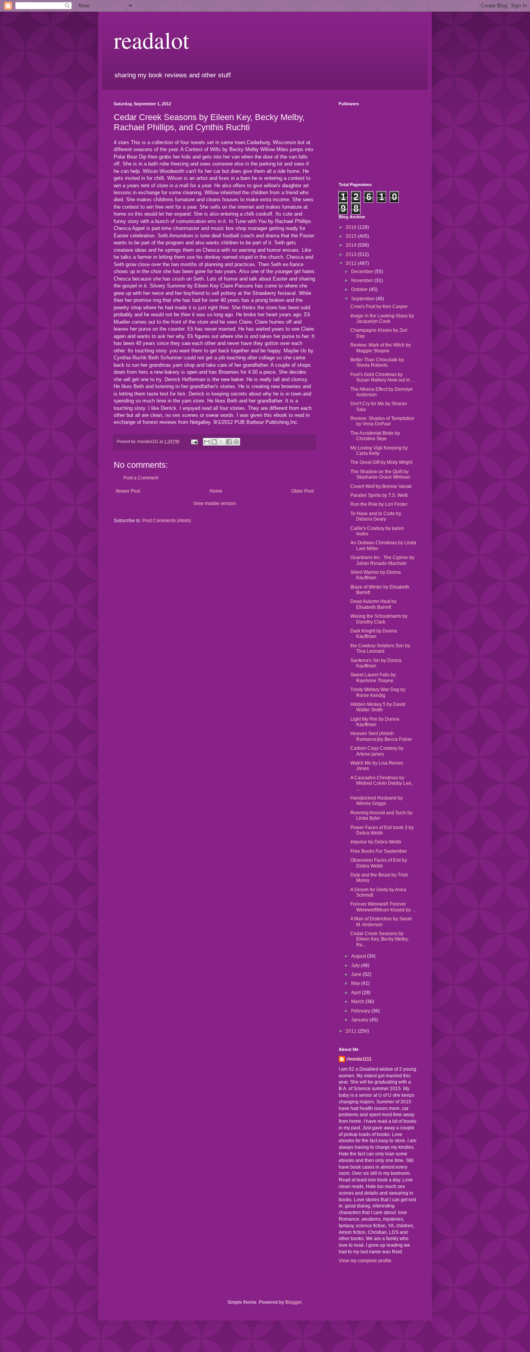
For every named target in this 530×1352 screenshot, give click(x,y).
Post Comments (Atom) (166, 520)
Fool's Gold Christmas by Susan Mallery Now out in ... (382, 377)
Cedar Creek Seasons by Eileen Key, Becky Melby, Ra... (379, 939)
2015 (352, 236)
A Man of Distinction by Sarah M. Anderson (381, 921)
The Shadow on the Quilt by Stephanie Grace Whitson (380, 474)
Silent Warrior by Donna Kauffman (375, 575)
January (360, 1020)
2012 (352, 263)
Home (216, 491)
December (362, 271)
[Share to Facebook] (229, 442)
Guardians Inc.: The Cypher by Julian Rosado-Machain (382, 560)
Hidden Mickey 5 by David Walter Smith (377, 707)
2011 (352, 1031)
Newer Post (128, 491)
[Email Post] (194, 441)
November (362, 280)
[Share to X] (221, 442)
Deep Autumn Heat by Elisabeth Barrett (373, 604)
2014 (352, 245)
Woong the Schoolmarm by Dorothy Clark (378, 618)
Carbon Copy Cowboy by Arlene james (377, 751)
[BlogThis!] (214, 442)
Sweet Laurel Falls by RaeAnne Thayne (373, 677)
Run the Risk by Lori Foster (378, 504)
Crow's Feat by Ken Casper (379, 306)
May (356, 983)
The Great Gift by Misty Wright (381, 462)
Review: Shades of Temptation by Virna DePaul (382, 421)
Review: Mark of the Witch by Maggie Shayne (380, 347)
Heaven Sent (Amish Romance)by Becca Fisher (381, 736)
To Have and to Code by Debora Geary (375, 516)
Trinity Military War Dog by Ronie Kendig (377, 692)
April (356, 992)
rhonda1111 (359, 1059)
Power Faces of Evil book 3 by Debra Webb (382, 830)
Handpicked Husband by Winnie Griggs (376, 800)
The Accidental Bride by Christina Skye (375, 435)
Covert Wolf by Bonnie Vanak (381, 486)
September (363, 298)
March (358, 1001)
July (356, 965)
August (359, 956)
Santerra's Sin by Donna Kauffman (376, 663)
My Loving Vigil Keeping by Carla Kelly (379, 450)
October (360, 289)
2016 (352, 227)
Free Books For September (378, 851)
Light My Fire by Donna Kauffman (374, 721)
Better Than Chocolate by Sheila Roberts (377, 362)
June (357, 974)
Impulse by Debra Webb (375, 842)
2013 (352, 254)
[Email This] (207, 442)
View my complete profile (365, 1260)
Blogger (293, 1302)
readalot (151, 39)
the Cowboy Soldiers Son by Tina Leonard (380, 648)
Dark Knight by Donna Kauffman (373, 633)
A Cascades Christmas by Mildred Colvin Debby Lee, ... (381, 783)
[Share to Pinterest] (236, 442)
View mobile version (214, 503)
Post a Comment (140, 478)
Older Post (302, 491)
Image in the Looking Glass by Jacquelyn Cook (382, 318)
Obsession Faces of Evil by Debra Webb (378, 862)
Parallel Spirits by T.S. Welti (379, 495)
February (361, 1011)
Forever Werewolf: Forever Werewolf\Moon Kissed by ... (383, 906)
